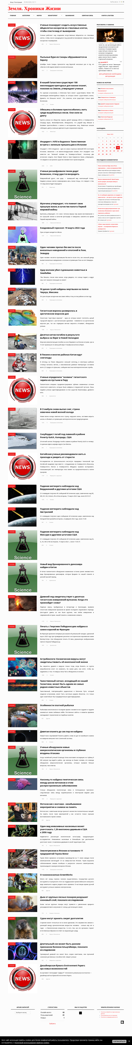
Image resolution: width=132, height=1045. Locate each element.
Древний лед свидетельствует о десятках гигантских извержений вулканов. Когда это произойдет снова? (64, 599)
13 (121, 144)
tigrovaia (116, 204)
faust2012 (111, 175)
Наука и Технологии (54, 44)
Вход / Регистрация (16, 2)
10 (110, 144)
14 (99, 148)
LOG (112, 93)
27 (121, 151)
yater (112, 106)
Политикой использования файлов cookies (31, 1043)
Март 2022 (110, 134)
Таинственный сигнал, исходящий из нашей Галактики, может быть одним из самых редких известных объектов (64, 684)
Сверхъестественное (55, 222)
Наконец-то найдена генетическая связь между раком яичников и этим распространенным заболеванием (61, 782)
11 (114, 144)
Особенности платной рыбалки (57, 705)
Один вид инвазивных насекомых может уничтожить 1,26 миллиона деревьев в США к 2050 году (63, 829)
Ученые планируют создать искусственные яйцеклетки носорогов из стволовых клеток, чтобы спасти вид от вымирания (64, 28)
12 (118, 144)
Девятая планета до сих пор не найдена (61, 731)
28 (99, 154)
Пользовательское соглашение (109, 1015)
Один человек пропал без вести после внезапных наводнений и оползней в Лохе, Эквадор (63, 250)
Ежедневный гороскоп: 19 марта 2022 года (62, 228)
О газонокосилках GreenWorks (56, 874)
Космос (52, 104)
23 (106, 151)
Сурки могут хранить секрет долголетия (61, 918)
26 (118, 151)
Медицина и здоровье (56, 475)
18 (114, 148)
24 (110, 151)
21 (99, 151)
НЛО (51, 166)
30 (106, 154)
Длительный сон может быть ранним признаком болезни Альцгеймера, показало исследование (64, 946)
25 (114, 151)
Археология (52, 396)
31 (110, 154)
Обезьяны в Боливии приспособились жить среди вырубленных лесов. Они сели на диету (63, 112)
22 (103, 151)
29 (103, 154)
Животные (52, 131)
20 (121, 148)
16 (106, 148)
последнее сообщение (103, 93)
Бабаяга (52, 1024)
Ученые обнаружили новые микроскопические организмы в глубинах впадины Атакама (63, 750)
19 (118, 148)
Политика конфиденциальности (109, 1017)
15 (103, 148)
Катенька (113, 99)
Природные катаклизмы (56, 70)
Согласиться (119, 1041)
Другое (48, 718)
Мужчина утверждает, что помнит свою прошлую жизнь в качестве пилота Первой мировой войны (63, 206)
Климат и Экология (54, 913)
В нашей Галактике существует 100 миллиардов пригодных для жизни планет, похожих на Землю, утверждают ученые (63, 85)
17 (110, 148)
